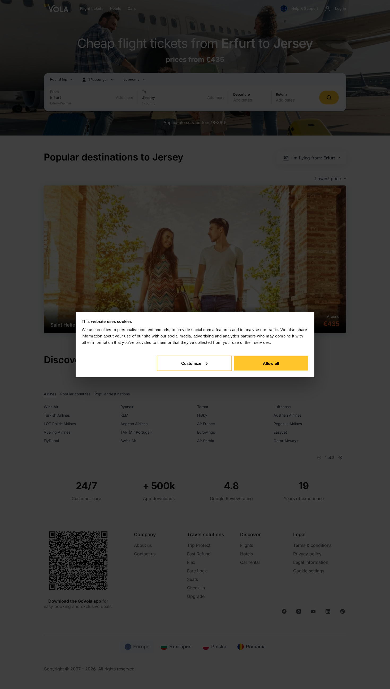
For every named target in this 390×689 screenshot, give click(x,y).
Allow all (271, 363)
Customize (191, 363)
